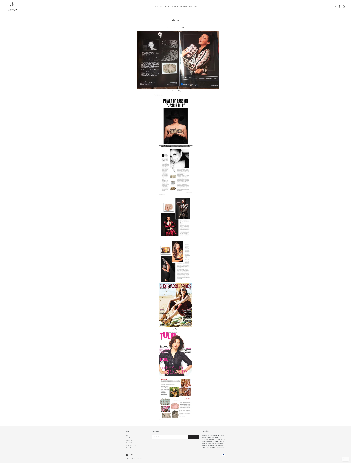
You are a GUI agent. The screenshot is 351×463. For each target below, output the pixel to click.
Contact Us (129, 448)
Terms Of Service (130, 443)
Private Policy (129, 440)
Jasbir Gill (132, 459)
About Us (128, 438)
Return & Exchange (131, 445)
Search (127, 435)
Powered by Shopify (138, 459)
